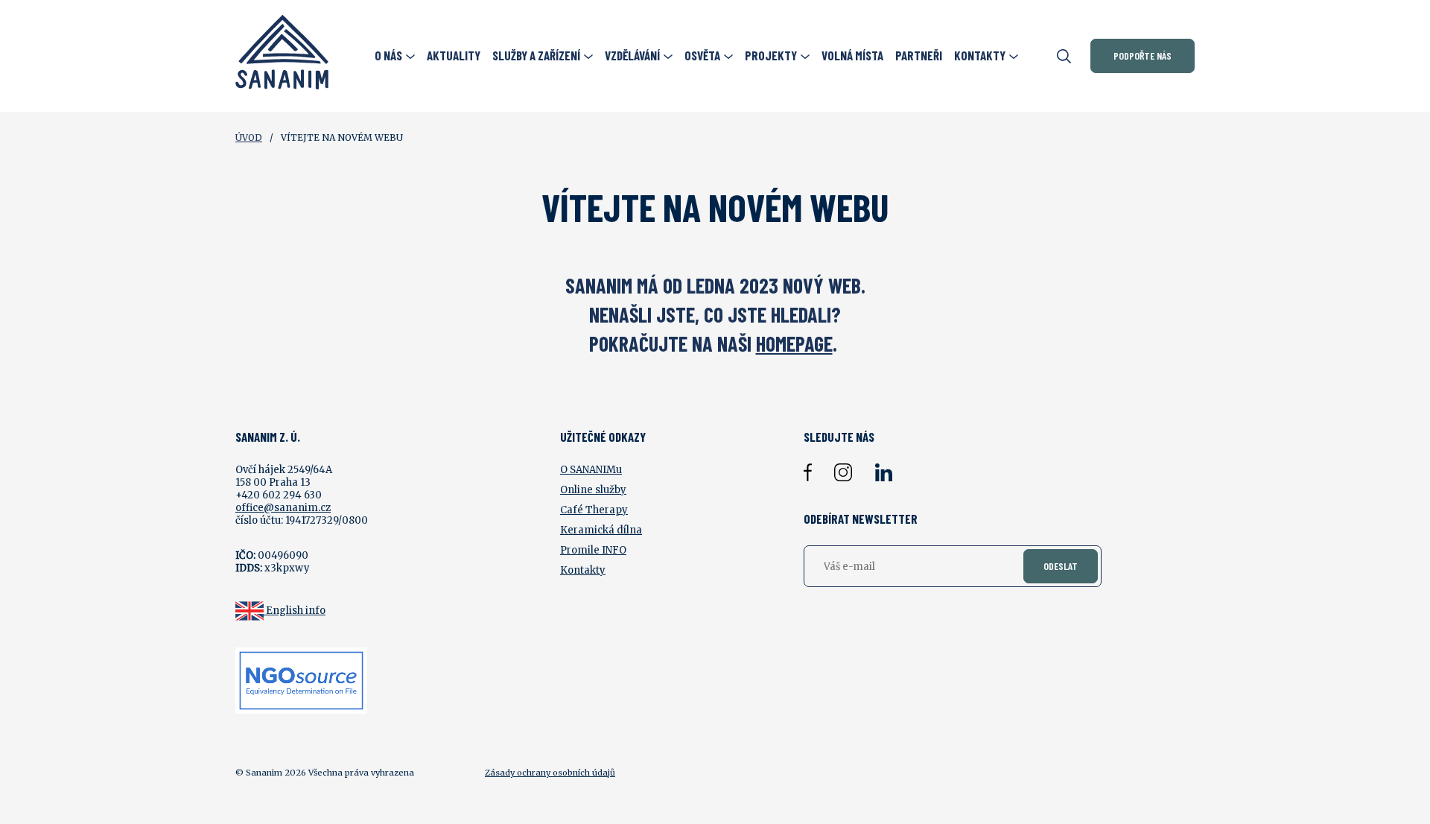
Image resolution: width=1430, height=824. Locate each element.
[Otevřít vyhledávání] (1064, 56)
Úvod (248, 137)
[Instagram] (843, 472)
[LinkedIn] (883, 472)
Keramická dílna (601, 530)
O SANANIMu (591, 469)
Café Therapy (594, 510)
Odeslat (1060, 566)
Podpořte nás (1142, 55)
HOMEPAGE (794, 343)
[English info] (250, 610)
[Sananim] (281, 56)
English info (295, 610)
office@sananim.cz (283, 507)
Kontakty (583, 570)
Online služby (593, 490)
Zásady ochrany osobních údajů (550, 772)
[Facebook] (808, 472)
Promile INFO (593, 550)
